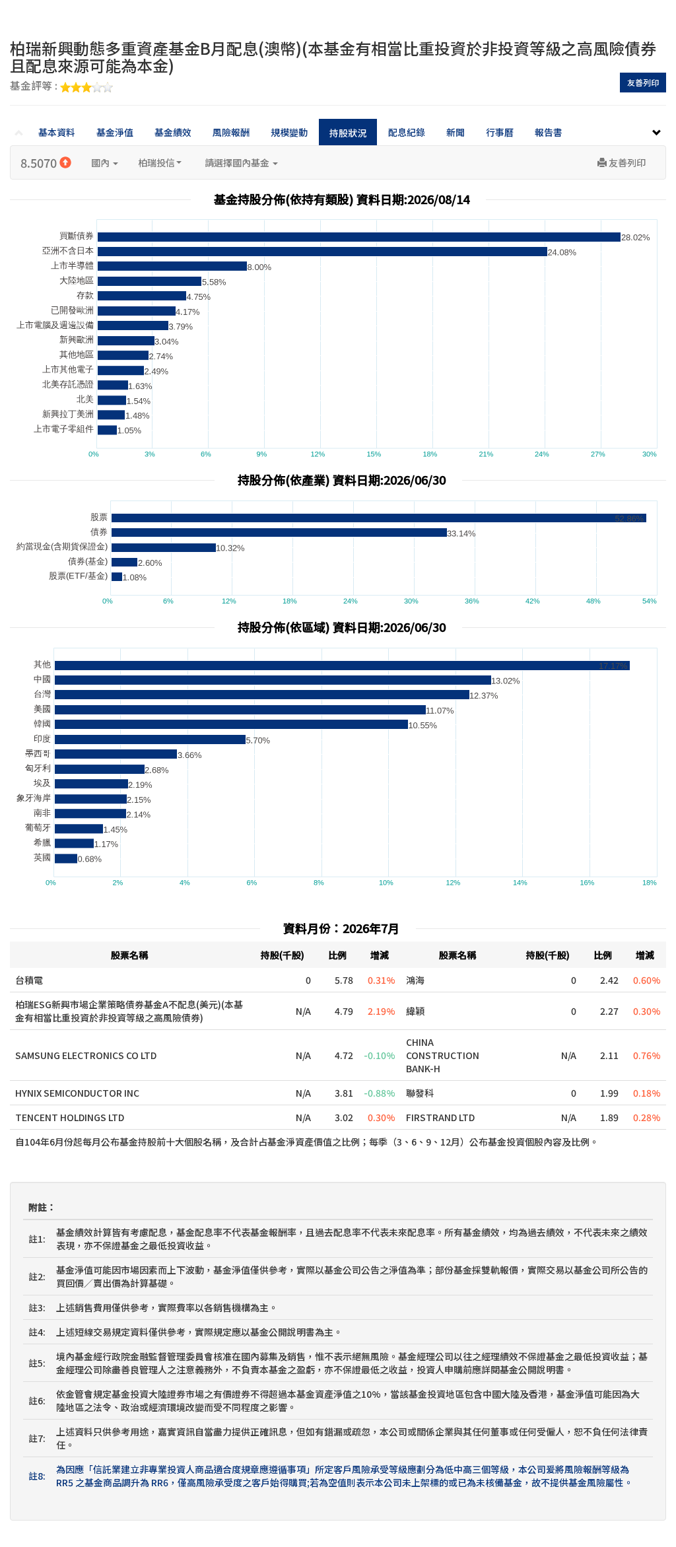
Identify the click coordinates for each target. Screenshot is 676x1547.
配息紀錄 (406, 132)
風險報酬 (231, 132)
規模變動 (289, 132)
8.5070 (39, 162)
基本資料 (56, 132)
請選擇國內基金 (238, 162)
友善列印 (643, 82)
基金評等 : (35, 86)
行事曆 (500, 132)
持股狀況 (347, 132)
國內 (101, 162)
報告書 (548, 132)
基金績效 (172, 132)
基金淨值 (114, 132)
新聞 (455, 132)
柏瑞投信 (156, 162)
